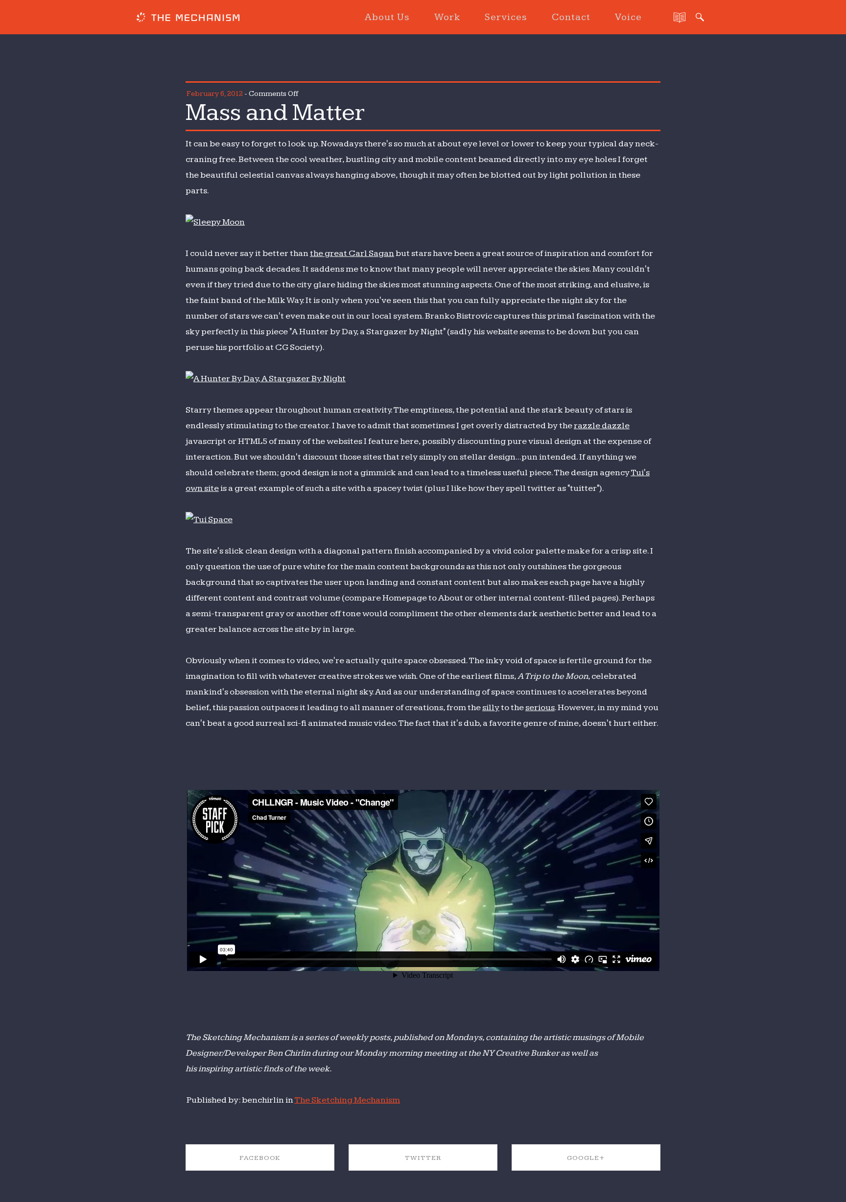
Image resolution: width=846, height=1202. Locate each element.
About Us (387, 17)
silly (490, 707)
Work (447, 17)
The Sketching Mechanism (347, 1100)
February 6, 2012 (215, 94)
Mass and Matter (275, 112)
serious (540, 707)
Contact (571, 17)
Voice (628, 17)
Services (506, 17)
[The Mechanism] (188, 18)
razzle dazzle (602, 425)
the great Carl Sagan (352, 253)
